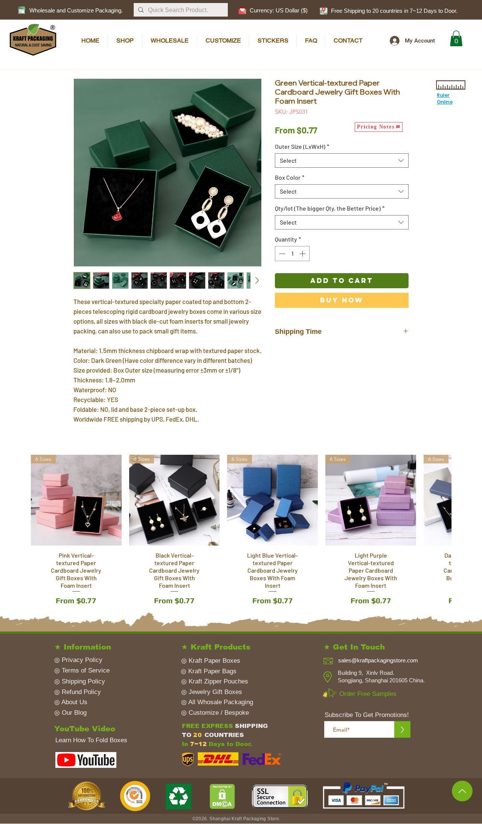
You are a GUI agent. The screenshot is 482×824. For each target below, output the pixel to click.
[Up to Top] (462, 791)
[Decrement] (281, 253)
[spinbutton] (292, 253)
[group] (241, 540)
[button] (323, 10)
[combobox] (342, 160)
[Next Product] (466, 499)
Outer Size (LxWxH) (302, 146)
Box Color (289, 177)
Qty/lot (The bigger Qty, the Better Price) (329, 208)
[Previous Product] (16, 499)
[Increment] (303, 253)
